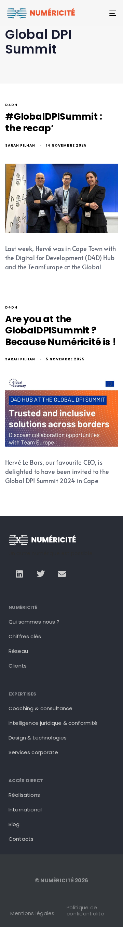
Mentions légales (32, 913)
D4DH (11, 105)
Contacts (21, 838)
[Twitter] (40, 573)
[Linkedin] (19, 573)
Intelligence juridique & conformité (53, 723)
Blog (14, 824)
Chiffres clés (25, 636)
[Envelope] (61, 573)
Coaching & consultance (41, 708)
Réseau (18, 651)
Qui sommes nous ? (34, 621)
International (25, 809)
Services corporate (33, 752)
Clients (18, 665)
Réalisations (24, 794)
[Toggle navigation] (98, 13)
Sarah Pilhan (20, 145)
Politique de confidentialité (85, 910)
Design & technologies (38, 737)
